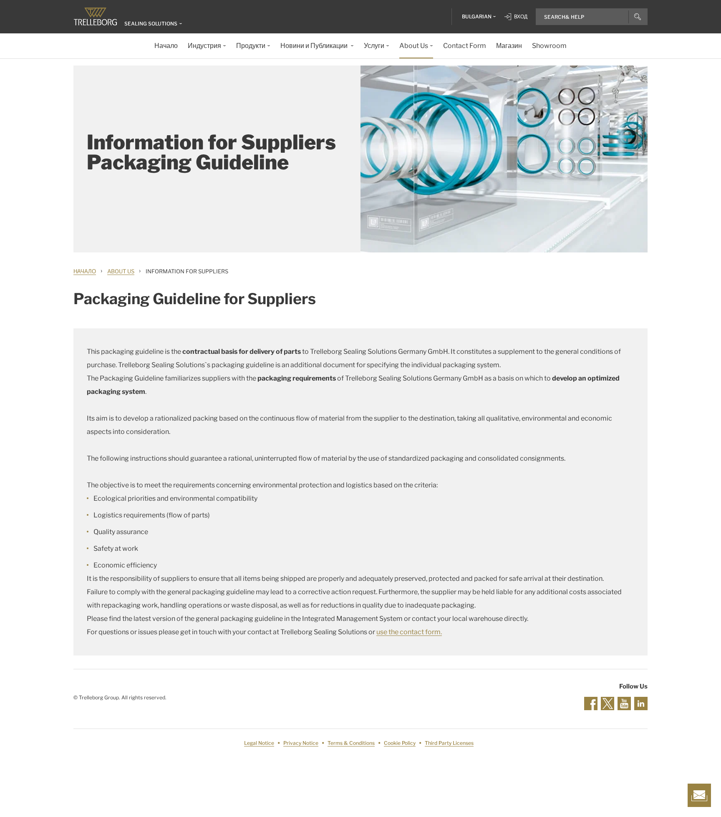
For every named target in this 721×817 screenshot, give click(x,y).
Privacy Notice (300, 743)
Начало (84, 271)
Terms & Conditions (351, 743)
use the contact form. (409, 632)
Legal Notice (259, 743)
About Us (120, 271)
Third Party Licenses (449, 743)
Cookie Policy (400, 743)
